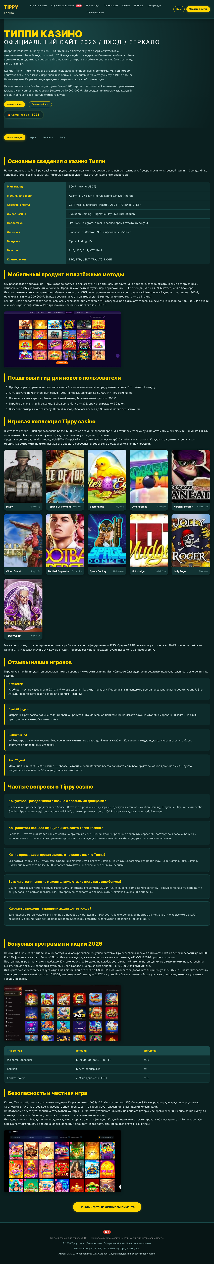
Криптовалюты (38, 5)
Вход (179, 9)
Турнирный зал (95, 12)
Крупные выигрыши (66, 5)
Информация (14, 137)
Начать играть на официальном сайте (107, 1207)
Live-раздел (154, 5)
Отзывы (48, 137)
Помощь (138, 5)
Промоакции (111, 5)
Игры (33, 137)
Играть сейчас (14, 104)
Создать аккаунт (198, 9)
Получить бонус (40, 104)
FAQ (62, 137)
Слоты (126, 5)
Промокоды (92, 5)
